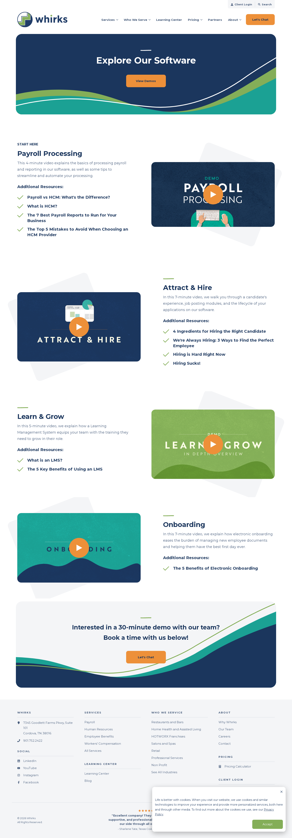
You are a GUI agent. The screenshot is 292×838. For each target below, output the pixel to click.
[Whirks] (45, 20)
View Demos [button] (146, 81)
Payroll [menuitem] (89, 722)
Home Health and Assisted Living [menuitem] (176, 729)
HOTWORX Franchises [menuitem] (168, 736)
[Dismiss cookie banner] (281, 792)
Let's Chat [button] (260, 19)
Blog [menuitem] (88, 781)
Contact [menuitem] (225, 743)
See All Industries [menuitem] (164, 772)
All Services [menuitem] (92, 751)
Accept (268, 824)
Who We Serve (135, 20)
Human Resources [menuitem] (98, 729)
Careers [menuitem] (224, 736)
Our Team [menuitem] (226, 729)
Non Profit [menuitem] (159, 765)
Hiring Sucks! (186, 363)
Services (108, 20)
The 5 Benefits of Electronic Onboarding (215, 568)
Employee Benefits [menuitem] (99, 736)
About (233, 20)
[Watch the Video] (213, 194)
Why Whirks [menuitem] (228, 722)
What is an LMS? (44, 460)
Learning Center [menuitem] (96, 773)
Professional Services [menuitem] (167, 758)
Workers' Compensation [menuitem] (102, 743)
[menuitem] (241, 4)
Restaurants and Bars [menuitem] (167, 722)
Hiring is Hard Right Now (199, 354)
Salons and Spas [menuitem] (163, 743)
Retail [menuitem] (155, 751)
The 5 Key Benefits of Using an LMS (64, 469)
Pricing (193, 20)
